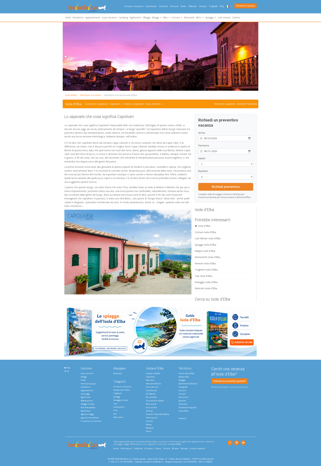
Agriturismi (135, 17)
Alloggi (84, 376)
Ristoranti (189, 17)
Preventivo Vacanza (245, 6)
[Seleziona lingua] (227, 6)
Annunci (203, 6)
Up (67, 371)
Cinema (149, 421)
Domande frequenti (187, 407)
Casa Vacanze (109, 17)
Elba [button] (165, 17)
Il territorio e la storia (90, 95)
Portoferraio (151, 390)
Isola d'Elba (71, 95)
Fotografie (183, 387)
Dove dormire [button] (153, 103)
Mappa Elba (184, 376)
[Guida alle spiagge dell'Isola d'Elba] (160, 331)
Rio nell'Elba (151, 397)
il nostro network (197, 448)
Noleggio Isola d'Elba (206, 282)
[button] (65, 56)
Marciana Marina (153, 383)
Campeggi (85, 393)
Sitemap (184, 448)
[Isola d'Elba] (87, 7)
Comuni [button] (176, 17)
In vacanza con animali (91, 421)
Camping (123, 17)
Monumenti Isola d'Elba (207, 257)
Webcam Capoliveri (225, 103)
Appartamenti (92, 17)
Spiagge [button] (209, 17)
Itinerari (149, 411)
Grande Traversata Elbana (157, 414)
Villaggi (146, 17)
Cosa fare (163, 6)
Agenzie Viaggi (87, 414)
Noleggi (116, 396)
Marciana (150, 380)
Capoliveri (150, 376)
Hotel (68, 17)
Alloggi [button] (156, 17)
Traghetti (213, 6)
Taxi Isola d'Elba (203, 276)
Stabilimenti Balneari (188, 383)
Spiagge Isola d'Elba (205, 244)
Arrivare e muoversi (134, 6)
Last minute (151, 6)
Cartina (236, 17)
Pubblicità (138, 448)
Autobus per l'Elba (121, 390)
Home (116, 448)
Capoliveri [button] (115, 103)
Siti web (175, 448)
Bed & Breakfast (88, 407)
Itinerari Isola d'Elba (205, 263)
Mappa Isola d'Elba (205, 250)
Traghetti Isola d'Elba (206, 269)
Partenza (203, 145)
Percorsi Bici (151, 407)
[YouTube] (243, 442)
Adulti (201, 158)
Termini (166, 448)
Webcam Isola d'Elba (206, 288)
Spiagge (182, 380)
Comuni (182, 393)
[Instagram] (236, 442)
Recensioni (183, 397)
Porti (115, 410)
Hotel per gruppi (88, 383)
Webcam (192, 6)
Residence (78, 17)
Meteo (149, 424)
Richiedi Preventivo (247, 103)
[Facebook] (229, 442)
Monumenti (151, 404)
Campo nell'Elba (153, 373)
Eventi (183, 6)
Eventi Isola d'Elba (186, 373)
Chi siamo (148, 448)
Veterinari (183, 404)
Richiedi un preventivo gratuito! (229, 381)
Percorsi (174, 6)
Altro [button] (199, 17)
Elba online (118, 417)
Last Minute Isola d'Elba (208, 238)
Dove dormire (87, 373)
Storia (148, 431)
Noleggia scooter (120, 400)
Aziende (182, 400)
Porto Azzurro (152, 387)
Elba (68, 367)
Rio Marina (150, 393)
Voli (115, 414)
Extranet (182, 418)
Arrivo (201, 132)
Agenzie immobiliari (90, 417)
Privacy (158, 448)
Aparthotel (85, 411)
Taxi (115, 403)
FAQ (222, 6)
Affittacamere (87, 400)
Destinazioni (118, 407)
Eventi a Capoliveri (134, 103)
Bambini (203, 171)
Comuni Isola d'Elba (205, 232)
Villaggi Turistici (88, 404)
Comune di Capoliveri (96, 103)
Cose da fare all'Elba (155, 400)
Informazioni (151, 417)
